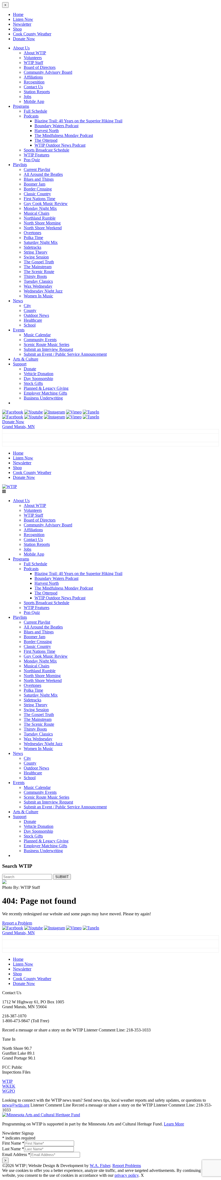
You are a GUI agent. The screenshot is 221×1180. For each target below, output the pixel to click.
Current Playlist (37, 169)
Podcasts (31, 116)
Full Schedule (35, 111)
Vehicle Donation (38, 373)
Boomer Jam (34, 184)
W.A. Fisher (100, 1165)
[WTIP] (9, 486)
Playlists (20, 164)
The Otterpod (45, 140)
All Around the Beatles (43, 174)
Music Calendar (37, 334)
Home (18, 14)
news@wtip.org (15, 1105)
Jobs (27, 96)
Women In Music (38, 296)
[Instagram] (54, 412)
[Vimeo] (74, 412)
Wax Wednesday (38, 286)
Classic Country (37, 193)
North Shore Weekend (43, 228)
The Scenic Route (39, 271)
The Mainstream (37, 266)
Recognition (34, 82)
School (30, 325)
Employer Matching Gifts (45, 393)
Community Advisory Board (48, 72)
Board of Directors (40, 67)
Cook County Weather (32, 34)
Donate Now (24, 38)
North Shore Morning (42, 223)
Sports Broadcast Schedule (46, 150)
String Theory (35, 252)
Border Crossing (38, 189)
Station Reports (37, 91)
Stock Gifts (33, 383)
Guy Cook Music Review (46, 203)
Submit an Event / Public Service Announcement (65, 354)
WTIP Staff (33, 62)
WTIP (7, 1081)
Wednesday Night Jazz (43, 291)
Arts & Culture (25, 359)
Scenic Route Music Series (46, 344)
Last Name (13, 1149)
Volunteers (33, 57)
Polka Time (33, 237)
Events (19, 330)
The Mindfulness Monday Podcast (63, 135)
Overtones (32, 232)
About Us (21, 48)
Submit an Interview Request (48, 349)
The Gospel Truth (39, 262)
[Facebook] (12, 412)
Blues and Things (39, 179)
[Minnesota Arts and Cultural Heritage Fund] (41, 1114)
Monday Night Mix (40, 208)
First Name (13, 1143)
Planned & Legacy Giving (46, 388)
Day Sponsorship (38, 378)
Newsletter (22, 24)
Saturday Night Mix (41, 242)
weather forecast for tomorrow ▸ (35, 444)
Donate (30, 369)
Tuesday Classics (38, 281)
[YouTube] (33, 412)
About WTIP (35, 53)
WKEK (8, 1086)
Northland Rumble (40, 218)
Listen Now (23, 19)
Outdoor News (36, 315)
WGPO (8, 1091)
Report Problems (126, 1165)
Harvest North (46, 130)
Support (19, 364)
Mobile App (34, 101)
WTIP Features (36, 155)
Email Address (16, 1154)
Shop (17, 29)
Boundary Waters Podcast (56, 125)
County (30, 310)
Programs (21, 106)
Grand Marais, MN (18, 426)
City (27, 305)
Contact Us (33, 87)
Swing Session (36, 257)
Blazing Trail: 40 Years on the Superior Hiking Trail (78, 121)
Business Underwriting (43, 398)
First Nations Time (39, 198)
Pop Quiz (32, 159)
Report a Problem (17, 923)
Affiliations (33, 77)
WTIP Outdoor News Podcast (59, 145)
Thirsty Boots (35, 276)
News (18, 300)
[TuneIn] (91, 412)
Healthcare (33, 320)
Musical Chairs (36, 213)
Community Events (40, 339)
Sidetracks (32, 247)
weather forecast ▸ (26, 950)
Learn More (174, 1124)
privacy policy (127, 1175)
